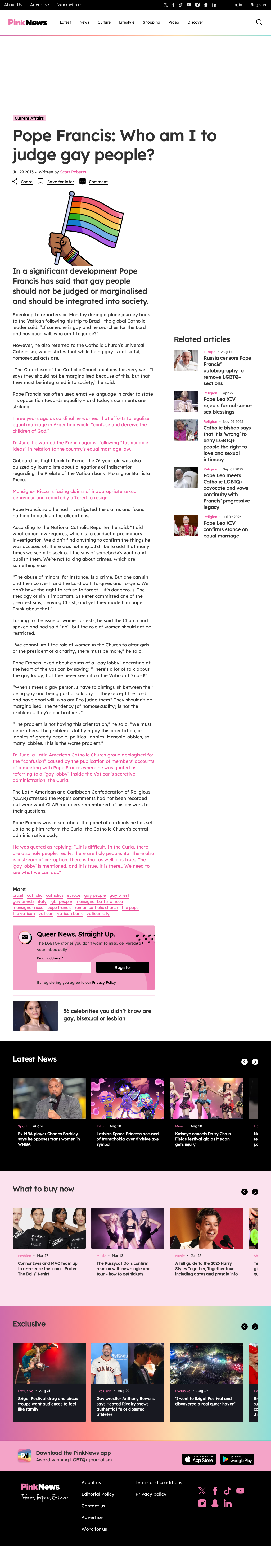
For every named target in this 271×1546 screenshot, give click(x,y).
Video (174, 22)
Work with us (69, 4)
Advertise (39, 4)
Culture (104, 22)
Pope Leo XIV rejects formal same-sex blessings (228, 405)
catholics (54, 895)
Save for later (60, 181)
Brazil (18, 895)
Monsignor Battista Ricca (99, 901)
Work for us (94, 1529)
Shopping (151, 22)
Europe (73, 895)
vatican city (98, 913)
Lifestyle (126, 22)
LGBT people (61, 901)
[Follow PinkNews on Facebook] (215, 1492)
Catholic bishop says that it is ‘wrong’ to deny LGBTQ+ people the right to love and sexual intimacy (227, 444)
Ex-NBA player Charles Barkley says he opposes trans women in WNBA (49, 1139)
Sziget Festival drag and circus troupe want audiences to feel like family (48, 1404)
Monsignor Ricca (28, 907)
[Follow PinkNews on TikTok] (227, 1492)
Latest (65, 22)
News (84, 22)
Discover (195, 22)
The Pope (130, 907)
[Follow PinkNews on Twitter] (202, 1492)
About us (91, 1482)
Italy (42, 901)
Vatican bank (70, 913)
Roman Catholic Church (96, 907)
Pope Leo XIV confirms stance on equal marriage (226, 529)
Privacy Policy (104, 982)
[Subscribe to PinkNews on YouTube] (240, 1492)
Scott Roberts (73, 171)
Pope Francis (59, 907)
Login (236, 4)
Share (27, 181)
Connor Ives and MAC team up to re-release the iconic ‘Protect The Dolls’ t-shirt (48, 1268)
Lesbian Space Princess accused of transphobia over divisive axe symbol (128, 1139)
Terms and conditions (159, 1482)
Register (259, 4)
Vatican (46, 913)
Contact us (93, 1505)
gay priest (119, 895)
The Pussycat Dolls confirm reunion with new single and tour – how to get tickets (124, 1268)
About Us (13, 4)
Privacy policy (151, 1494)
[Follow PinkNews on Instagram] (202, 1504)
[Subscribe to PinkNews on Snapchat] (215, 1504)
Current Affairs (29, 118)
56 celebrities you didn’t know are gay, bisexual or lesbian (107, 1015)
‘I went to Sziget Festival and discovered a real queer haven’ (205, 1401)
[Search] (259, 22)
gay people (95, 895)
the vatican (24, 913)
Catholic (34, 895)
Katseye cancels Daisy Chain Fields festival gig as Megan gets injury (203, 1139)
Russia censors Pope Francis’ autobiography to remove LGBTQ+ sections (227, 370)
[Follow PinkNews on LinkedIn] (214, 5)
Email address (56, 958)
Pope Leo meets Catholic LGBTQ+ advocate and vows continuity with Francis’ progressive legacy (227, 491)
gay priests (23, 901)
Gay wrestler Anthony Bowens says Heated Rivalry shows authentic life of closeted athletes (126, 1406)
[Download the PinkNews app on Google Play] (237, 1459)
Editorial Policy (98, 1494)
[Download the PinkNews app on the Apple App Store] (199, 1459)
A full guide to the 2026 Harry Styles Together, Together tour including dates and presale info (206, 1268)
